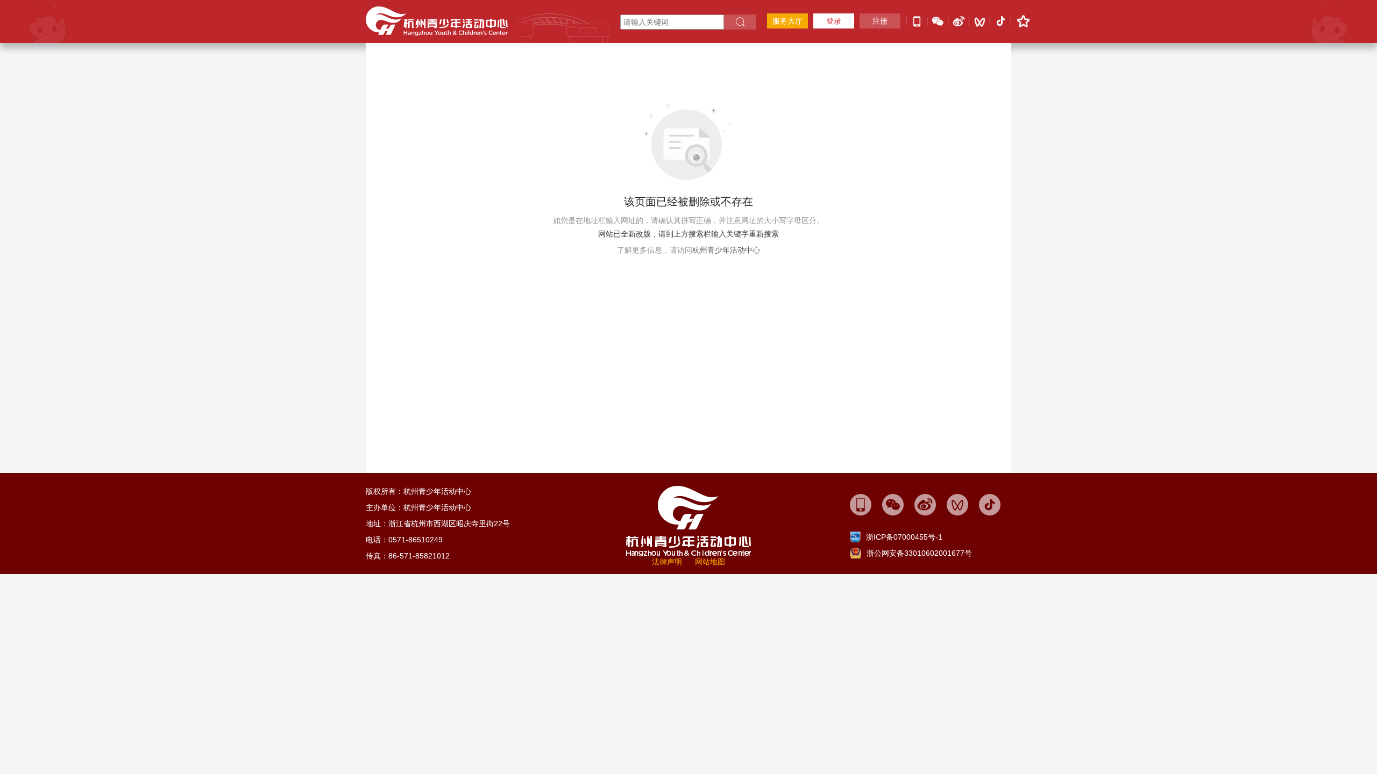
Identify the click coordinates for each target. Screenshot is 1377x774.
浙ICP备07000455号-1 (904, 537)
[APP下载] (917, 20)
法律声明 (667, 561)
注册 (880, 21)
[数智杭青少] (860, 504)
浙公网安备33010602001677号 (919, 553)
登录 (833, 21)
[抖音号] (1000, 22)
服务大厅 (787, 21)
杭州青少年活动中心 (726, 250)
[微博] (959, 20)
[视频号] (979, 21)
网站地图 (710, 561)
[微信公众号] (938, 20)
